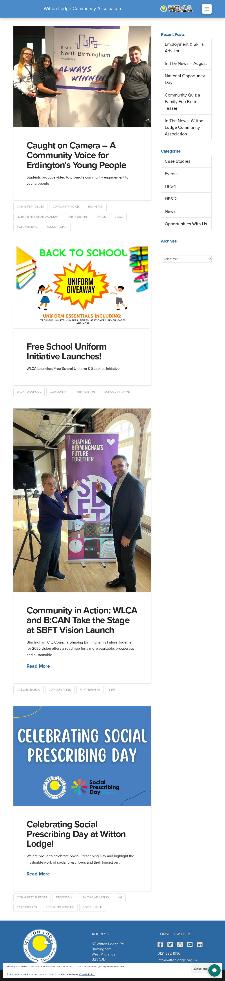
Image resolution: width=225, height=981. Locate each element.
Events (171, 173)
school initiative (117, 392)
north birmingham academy (38, 217)
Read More (38, 666)
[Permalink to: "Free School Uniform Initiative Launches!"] (82, 286)
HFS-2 (171, 198)
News (170, 211)
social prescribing (60, 907)
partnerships (78, 217)
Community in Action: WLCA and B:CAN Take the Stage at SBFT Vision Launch (82, 620)
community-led (60, 689)
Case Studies (177, 161)
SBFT (112, 689)
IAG (120, 897)
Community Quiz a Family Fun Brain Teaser (182, 101)
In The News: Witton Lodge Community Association (184, 127)
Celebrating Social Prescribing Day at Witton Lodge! (76, 833)
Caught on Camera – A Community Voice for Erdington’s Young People (76, 155)
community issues (30, 206)
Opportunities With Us (186, 224)
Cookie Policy (87, 974)
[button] (207, 9)
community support (32, 897)
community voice (66, 206)
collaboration (28, 689)
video (119, 217)
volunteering (27, 227)
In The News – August (186, 63)
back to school (29, 392)
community (58, 392)
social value (92, 907)
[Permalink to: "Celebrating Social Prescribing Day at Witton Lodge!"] (82, 756)
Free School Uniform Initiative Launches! (66, 351)
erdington (95, 206)
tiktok (101, 217)
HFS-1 (170, 186)
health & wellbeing (94, 897)
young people (56, 227)
